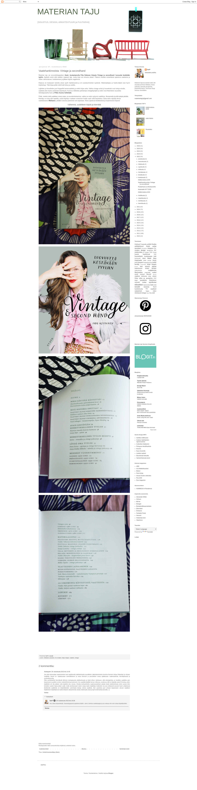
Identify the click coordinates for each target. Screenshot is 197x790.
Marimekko (139, 272)
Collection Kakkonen (142, 444)
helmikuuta (141, 201)
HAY (155, 254)
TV (147, 289)
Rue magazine (140, 480)
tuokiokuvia (139, 289)
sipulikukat (152, 282)
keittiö (154, 262)
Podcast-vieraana (142, 422)
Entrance (139, 511)
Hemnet (138, 515)
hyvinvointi (137, 258)
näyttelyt (137, 276)
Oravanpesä (141, 402)
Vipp (147, 293)
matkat (154, 272)
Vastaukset (49, 697)
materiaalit (147, 272)
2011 (138, 233)
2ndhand (46, 657)
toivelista (146, 287)
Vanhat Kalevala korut (143, 458)
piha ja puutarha (146, 278)
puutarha (143, 280)
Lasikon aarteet (141, 453)
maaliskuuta (142, 198)
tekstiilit (137, 287)
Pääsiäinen (152, 280)
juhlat (136, 262)
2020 (138, 209)
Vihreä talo (140, 421)
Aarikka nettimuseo (142, 438)
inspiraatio (138, 260)
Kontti (136, 266)
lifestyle (154, 268)
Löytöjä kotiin (140, 377)
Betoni (138, 471)
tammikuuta (142, 203)
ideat (143, 258)
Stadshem (139, 520)
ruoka (144, 282)
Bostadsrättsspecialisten (143, 506)
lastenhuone (138, 268)
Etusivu (84, 749)
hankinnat (146, 254)
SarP (51, 700)
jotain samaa (147, 260)
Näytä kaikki (153, 429)
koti (141, 266)
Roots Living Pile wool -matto (145, 417)
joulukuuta (141, 159)
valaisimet (138, 291)
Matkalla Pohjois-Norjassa (144, 382)
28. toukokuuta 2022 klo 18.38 (65, 700)
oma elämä (152, 276)
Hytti (155, 256)
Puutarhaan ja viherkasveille (147, 187)
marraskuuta (142, 161)
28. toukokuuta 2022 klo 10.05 (60, 671)
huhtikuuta (141, 195)
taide (151, 285)
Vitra (150, 293)
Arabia (154, 244)
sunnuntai (140, 426)
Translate (150, 532)
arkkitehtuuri (139, 246)
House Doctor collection (143, 475)
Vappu (147, 291)
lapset (154, 266)
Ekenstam (139, 508)
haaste (137, 254)
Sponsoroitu (146, 285)
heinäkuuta (142, 172)
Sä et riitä (139, 387)
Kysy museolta (140, 451)
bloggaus (150, 248)
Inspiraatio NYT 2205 (144, 189)
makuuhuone (138, 270)
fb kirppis (146, 252)
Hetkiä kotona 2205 (144, 180)
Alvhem (138, 499)
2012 (138, 231)
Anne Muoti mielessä (144, 416)
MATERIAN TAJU (68, 11)
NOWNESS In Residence (144, 488)
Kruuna (138, 448)
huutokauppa (148, 256)
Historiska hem (141, 518)
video (154, 291)
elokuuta (141, 169)
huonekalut (139, 256)
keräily (137, 264)
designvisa (150, 250)
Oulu (136, 278)
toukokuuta (141, 177)
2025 (138, 148)
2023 (138, 154)
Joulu (154, 260)
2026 (138, 146)
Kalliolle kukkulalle (142, 399)
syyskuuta (141, 167)
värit (153, 293)
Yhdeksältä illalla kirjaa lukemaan (146, 427)
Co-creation (58, 657)
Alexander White (141, 497)
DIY (155, 250)
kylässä (147, 266)
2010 (138, 236)
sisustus (139, 284)
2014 (138, 225)
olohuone (144, 276)
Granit (154, 252)
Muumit (148, 274)
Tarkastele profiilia (150, 72)
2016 (138, 220)
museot (142, 274)
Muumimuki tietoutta (142, 455)
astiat (154, 246)
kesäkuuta (141, 175)
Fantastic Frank (141, 513)
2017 (138, 217)
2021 (138, 207)
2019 (138, 212)
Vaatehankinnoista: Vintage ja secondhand (146, 183)
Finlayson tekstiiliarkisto (143, 446)
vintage (77, 657)
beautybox (144, 248)
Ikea (154, 258)
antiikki (149, 244)
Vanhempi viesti (124, 749)
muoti (136, 274)
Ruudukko (149, 129)
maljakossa (152, 270)
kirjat (63, 657)
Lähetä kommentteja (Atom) (51, 752)
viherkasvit (138, 293)
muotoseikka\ (141, 409)
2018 (138, 215)
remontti (137, 282)
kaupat (140, 262)
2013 (138, 228)
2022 (138, 156)
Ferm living (139, 473)
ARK (137, 466)
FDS (151, 252)
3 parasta (144, 244)
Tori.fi (154, 287)
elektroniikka (139, 252)
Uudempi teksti (43, 749)
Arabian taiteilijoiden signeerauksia (142, 440)
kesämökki (143, 264)
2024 (138, 151)
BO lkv (138, 501)
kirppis (67, 657)
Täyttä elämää (141, 381)
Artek (148, 246)
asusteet (51, 657)
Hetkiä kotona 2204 (144, 192)
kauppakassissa (147, 262)
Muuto (154, 274)
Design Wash (141, 386)
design (143, 250)
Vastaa (46, 692)
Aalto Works (149, 118)
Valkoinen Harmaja (143, 390)
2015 (138, 223)
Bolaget (138, 504)
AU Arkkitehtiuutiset (142, 468)
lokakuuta (141, 164)
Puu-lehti (139, 478)
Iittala (149, 258)
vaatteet (72, 657)
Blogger (110, 773)
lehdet (147, 268)
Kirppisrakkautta (142, 376)
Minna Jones (141, 397)
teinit (155, 285)
